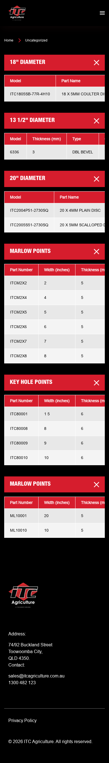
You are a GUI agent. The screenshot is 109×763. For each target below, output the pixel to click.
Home (8, 40)
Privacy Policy (22, 720)
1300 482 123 (22, 682)
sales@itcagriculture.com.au (36, 675)
